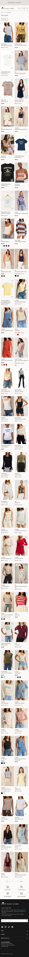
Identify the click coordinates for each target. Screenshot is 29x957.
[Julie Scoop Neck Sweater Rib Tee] (21, 348)
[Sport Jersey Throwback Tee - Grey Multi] (2, 619)
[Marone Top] (7, 145)
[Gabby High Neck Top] (7, 776)
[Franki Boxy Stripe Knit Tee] (21, 60)
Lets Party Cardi (4, 502)
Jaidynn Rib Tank (4, 419)
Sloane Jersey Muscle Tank (6, 360)
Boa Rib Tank (3, 759)
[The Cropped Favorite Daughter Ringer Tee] (7, 289)
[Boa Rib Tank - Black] (2, 763)
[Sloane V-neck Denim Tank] (7, 318)
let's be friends (7, 896)
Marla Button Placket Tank (20, 875)
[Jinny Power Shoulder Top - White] (6, 677)
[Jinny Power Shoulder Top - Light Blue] (4, 677)
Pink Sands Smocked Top (6, 45)
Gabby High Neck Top (6, 789)
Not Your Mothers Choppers (21, 45)
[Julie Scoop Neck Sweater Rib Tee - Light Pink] (15, 365)
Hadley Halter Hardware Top (21, 129)
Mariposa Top (17, 789)
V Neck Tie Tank (4, 819)
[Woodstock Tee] (7, 173)
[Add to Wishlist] (12, 24)
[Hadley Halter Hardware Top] (21, 117)
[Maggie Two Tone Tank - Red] (2, 276)
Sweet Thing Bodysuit (5, 391)
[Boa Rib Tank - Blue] (4, 763)
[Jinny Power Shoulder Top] (7, 660)
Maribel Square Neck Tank (20, 419)
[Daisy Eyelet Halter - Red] (9, 246)
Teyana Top (17, 185)
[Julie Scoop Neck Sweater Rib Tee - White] (18, 365)
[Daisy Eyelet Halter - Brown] (6, 246)
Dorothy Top (17, 502)
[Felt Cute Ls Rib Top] (21, 546)
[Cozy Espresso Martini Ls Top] (21, 518)
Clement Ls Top (18, 475)
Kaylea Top (17, 615)
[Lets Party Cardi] (7, 490)
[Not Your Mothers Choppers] (21, 32)
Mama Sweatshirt (5, 703)
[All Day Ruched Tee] (21, 806)
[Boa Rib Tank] (7, 746)
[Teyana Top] (21, 173)
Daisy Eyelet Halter (5, 241)
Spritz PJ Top (3, 731)
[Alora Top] (7, 862)
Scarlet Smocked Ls (19, 447)
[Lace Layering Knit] (7, 462)
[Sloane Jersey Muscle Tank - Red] (4, 365)
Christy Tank (17, 330)
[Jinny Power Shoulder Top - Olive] (2, 677)
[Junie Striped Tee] (21, 718)
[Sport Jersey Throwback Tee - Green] (4, 619)
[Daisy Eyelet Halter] (7, 229)
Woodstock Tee (4, 185)
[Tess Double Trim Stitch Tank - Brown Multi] (18, 276)
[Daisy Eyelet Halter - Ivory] (2, 246)
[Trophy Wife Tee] (21, 145)
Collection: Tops (4, 946)
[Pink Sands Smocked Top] (7, 32)
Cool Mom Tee (4, 73)
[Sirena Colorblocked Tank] (21, 289)
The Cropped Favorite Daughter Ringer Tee (5, 303)
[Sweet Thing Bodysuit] (7, 378)
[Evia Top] (21, 834)
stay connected (21, 896)
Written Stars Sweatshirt (19, 703)
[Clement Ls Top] (21, 462)
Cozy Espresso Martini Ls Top (20, 530)
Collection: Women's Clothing (7, 945)
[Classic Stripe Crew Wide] (21, 229)
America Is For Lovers (5, 213)
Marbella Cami (4, 530)
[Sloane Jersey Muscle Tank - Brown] (6, 365)
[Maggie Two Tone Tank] (7, 259)
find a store (7, 889)
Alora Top (3, 875)
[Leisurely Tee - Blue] (20, 677)
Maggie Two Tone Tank (6, 271)
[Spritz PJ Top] (7, 718)
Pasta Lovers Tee (4, 101)
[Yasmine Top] (21, 632)
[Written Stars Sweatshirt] (21, 690)
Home (2, 12)
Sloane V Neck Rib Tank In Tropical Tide (20, 760)
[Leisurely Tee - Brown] (18, 677)
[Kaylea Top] (21, 602)
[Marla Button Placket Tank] (21, 862)
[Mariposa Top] (21, 776)
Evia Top (16, 847)
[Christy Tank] (21, 318)
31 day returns (21, 889)
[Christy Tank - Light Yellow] (15, 334)
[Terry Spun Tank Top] (21, 88)
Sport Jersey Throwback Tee (7, 615)
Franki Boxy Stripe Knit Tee (20, 73)
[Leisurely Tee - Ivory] (15, 677)
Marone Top (3, 157)
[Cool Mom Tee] (7, 60)
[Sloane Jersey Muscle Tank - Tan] (2, 365)
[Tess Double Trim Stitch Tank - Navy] (15, 276)
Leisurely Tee (17, 673)
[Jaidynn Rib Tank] (7, 406)
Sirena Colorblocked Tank (20, 302)
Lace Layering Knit (5, 475)
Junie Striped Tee (18, 731)
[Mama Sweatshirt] (7, 690)
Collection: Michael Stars (6, 943)
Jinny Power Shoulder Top (6, 673)
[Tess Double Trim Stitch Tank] (21, 259)
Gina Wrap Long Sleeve (6, 847)
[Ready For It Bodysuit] (21, 378)
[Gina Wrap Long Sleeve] (7, 834)
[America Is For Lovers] (7, 201)
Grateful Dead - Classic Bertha (21, 213)
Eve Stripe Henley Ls (5, 586)
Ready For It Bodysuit (19, 391)
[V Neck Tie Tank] (7, 806)
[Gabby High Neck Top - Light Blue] (4, 793)
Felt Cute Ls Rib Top (19, 558)
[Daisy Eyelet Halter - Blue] (4, 246)
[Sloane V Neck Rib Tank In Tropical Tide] (21, 746)
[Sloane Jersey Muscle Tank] (7, 348)
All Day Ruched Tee (19, 819)
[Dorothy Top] (21, 490)
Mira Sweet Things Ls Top (6, 558)
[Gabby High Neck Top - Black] (2, 793)
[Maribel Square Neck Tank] (21, 406)
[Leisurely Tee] (21, 660)
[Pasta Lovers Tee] (7, 88)
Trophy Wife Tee (18, 157)
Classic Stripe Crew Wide (20, 241)
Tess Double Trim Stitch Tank (20, 271)
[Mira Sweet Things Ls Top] (7, 546)
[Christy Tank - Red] (18, 334)
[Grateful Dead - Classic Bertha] (21, 201)
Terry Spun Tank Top (19, 101)
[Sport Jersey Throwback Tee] (7, 602)
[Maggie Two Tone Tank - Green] (4, 276)
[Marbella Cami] (7, 518)
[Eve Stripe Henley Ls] (7, 573)
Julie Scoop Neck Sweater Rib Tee (21, 361)
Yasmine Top (17, 645)
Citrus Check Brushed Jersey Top (21, 587)
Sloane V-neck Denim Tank (7, 330)
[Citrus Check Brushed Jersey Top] (21, 573)
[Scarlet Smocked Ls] (21, 434)
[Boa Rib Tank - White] (6, 763)
